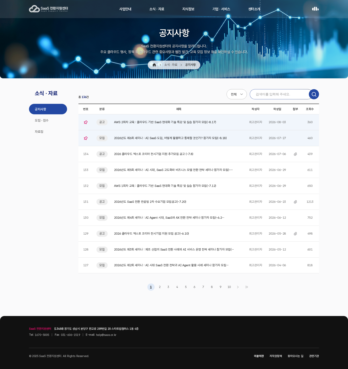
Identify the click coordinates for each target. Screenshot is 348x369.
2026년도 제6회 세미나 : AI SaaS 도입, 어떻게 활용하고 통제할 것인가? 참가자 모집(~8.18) (170, 138)
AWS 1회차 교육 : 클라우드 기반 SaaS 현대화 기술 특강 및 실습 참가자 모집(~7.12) (165, 186)
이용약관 (259, 356)
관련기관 (314, 356)
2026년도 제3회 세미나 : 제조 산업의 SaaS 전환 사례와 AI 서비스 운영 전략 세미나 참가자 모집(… (174, 249)
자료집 (39, 131)
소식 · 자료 (156, 9)
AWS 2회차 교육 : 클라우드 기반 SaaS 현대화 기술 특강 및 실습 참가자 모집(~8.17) (165, 122)
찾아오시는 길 (295, 356)
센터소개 (254, 9)
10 (229, 287)
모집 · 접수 (42, 120)
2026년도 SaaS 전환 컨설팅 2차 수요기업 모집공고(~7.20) (150, 201)
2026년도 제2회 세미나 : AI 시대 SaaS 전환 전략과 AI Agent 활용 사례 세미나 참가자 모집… (171, 265)
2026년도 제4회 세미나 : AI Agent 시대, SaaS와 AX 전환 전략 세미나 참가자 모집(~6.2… (169, 217)
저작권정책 (276, 356)
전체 (234, 94)
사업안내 (125, 9)
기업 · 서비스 (221, 9)
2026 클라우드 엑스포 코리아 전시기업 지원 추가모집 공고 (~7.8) (153, 154)
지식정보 (188, 9)
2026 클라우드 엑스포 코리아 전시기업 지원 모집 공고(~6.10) (151, 233)
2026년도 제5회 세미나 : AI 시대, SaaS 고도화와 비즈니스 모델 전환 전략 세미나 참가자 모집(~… (173, 170)
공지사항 (40, 109)
